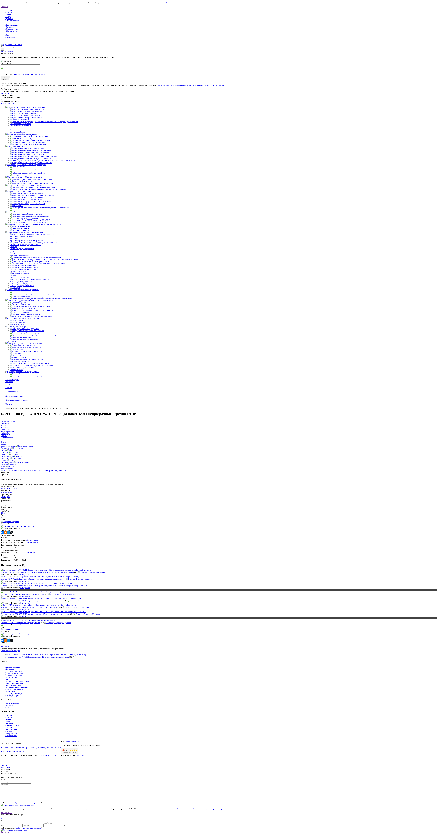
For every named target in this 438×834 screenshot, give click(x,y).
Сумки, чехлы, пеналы (14, 689)
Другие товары (32, 540)
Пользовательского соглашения (166, 85)
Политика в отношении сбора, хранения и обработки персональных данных (31, 748)
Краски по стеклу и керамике (21, 236)
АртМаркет (5, 497)
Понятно (4, 7)
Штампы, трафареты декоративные (23, 269)
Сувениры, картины (13, 696)
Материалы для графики (15, 671)
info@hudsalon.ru (72, 742)
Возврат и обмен (11, 29)
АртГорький (81, 755)
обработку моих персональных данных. (29, 74)
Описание (5, 454)
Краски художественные (15, 665)
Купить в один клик (26, 805)
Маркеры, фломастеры (14, 673)
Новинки (9, 382)
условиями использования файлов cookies (152, 3)
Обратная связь (11, 31)
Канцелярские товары (14, 694)
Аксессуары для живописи (20, 337)
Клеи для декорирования (19, 255)
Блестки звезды (7, 493)
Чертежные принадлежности (16, 687)
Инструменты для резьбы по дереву (24, 267)
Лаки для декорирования (19, 253)
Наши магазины (11, 25)
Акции (8, 15)
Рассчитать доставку (27, 526)
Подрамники (15, 341)
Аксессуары (5, 458)
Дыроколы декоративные (20, 271)
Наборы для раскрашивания (21, 282)
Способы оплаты (12, 21)
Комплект (5, 452)
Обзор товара (6, 448)
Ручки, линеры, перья (13, 675)
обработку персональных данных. (27, 803)
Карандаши (9, 669)
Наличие (4, 464)
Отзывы (8, 13)
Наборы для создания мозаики (22, 286)
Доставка (9, 19)
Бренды (8, 17)
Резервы (13, 251)
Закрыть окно (6, 93)
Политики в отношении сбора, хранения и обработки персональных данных (201, 85)
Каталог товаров (7, 103)
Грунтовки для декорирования (22, 249)
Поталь (13, 275)
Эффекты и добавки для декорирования (25, 245)
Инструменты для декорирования (23, 265)
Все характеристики (9, 488)
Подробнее (100, 572)
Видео (3, 468)
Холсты (8, 679)
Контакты (9, 23)
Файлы (3, 466)
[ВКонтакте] (2, 532)
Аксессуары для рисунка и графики (24, 339)
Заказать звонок (7, 51)
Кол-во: (4, 524)
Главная (8, 11)
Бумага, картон (11, 677)
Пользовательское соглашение (13, 751)
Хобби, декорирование (14, 683)
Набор (3, 450)
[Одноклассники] (5, 532)
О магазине (9, 27)
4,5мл (3, 513)
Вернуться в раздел (8, 446)
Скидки (8, 384)
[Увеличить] (33, 471)
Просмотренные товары (10, 651)
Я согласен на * (22, 803)
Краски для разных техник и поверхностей (27, 241)
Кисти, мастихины (12, 667)
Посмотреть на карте (48, 755)
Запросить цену (21, 830)
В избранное (25, 575)
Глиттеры (13, 247)
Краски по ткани (16, 238)
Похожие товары (7, 462)
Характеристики (7, 456)
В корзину (15, 522)
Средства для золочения (19, 277)
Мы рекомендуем (12, 380)
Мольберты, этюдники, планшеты (18, 681)
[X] (11, 532)
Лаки (12, 130)
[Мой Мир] (8, 532)
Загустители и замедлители (20, 126)
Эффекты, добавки (17, 132)
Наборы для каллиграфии (20, 284)
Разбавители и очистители (20, 124)
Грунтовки (14, 128)
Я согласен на (24, 74)
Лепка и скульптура (13, 685)
